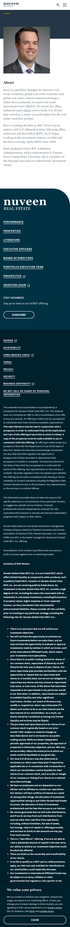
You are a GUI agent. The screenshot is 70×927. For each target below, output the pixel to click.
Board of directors (18, 258)
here (32, 911)
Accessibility (12, 347)
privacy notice (55, 908)
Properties (12, 231)
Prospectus (12, 276)
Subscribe (19, 315)
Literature (11, 240)
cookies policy (47, 911)
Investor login (14, 285)
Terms (7, 362)
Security (9, 376)
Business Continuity (16, 383)
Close (35, 920)
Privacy (8, 369)
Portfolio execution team (23, 267)
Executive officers (17, 249)
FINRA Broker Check (16, 355)
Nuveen (8, 340)
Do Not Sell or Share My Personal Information (26, 392)
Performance (13, 222)
